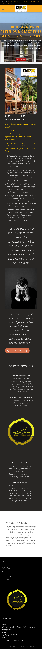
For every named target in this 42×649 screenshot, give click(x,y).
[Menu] (3, 8)
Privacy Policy (6, 576)
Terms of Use (6, 580)
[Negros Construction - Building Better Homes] (21, 8)
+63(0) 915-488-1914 (9, 635)
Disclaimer (5, 572)
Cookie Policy (6, 568)
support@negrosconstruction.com (13, 640)
